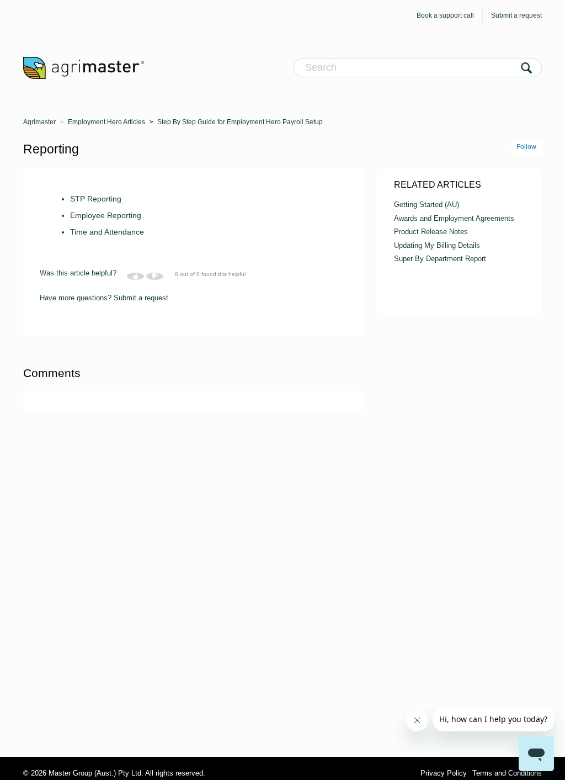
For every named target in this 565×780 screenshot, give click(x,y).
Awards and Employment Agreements (454, 218)
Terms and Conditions (507, 773)
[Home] (83, 67)
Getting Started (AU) (426, 204)
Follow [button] (526, 147)
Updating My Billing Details (437, 245)
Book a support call (445, 15)
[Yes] (135, 276)
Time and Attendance (107, 231)
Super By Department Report (440, 258)
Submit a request (516, 15)
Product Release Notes (431, 231)
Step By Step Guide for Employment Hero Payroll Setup (240, 122)
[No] (154, 276)
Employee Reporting (105, 215)
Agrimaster (39, 122)
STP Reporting (95, 198)
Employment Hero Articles (106, 122)
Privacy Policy (443, 773)
